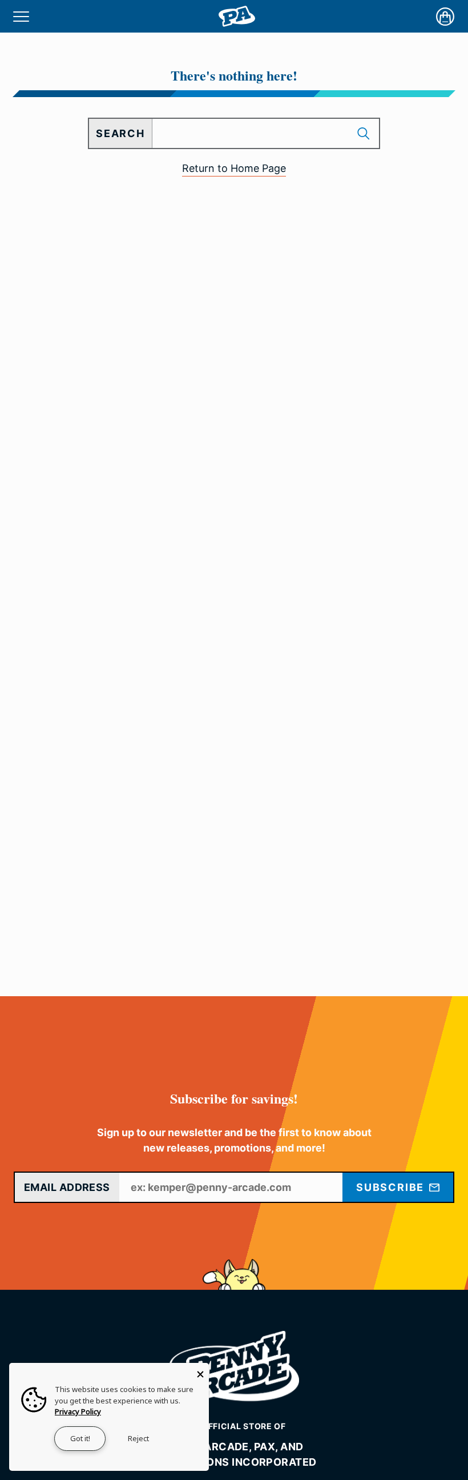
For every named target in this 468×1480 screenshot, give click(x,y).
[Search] (364, 133)
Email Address (67, 1187)
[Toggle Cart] (445, 16)
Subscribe (391, 1187)
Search (120, 133)
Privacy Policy (78, 1411)
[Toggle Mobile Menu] (21, 16)
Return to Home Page (234, 168)
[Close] (200, 1371)
